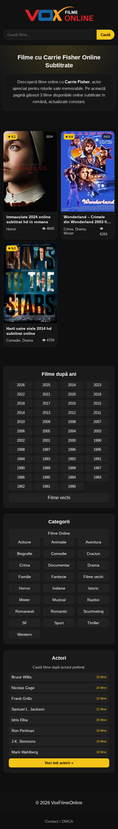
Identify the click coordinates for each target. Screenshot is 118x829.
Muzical (59, 600)
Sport (59, 623)
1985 (46, 477)
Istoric (93, 588)
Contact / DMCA (59, 821)
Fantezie (58, 576)
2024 (72, 385)
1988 (72, 468)
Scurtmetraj (93, 611)
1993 (46, 459)
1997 (46, 449)
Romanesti (24, 611)
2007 (97, 422)
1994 (21, 459)
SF (24, 623)
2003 (97, 431)
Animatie (58, 542)
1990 (21, 468)
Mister (24, 600)
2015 (97, 403)
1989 (46, 468)
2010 (21, 422)
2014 (21, 413)
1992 (72, 459)
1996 (72, 449)
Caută (105, 35)
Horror (24, 588)
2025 (46, 385)
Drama (93, 565)
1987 (97, 468)
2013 (46, 413)
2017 (46, 403)
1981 (46, 486)
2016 (72, 403)
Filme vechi (59, 497)
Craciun (93, 553)
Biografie (24, 553)
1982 (21, 486)
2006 (21, 431)
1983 (97, 477)
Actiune (24, 542)
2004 (72, 431)
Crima (24, 565)
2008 (72, 422)
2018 (21, 403)
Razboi (93, 600)
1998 (21, 449)
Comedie (59, 553)
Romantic (59, 611)
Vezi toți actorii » (59, 763)
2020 (72, 394)
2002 (21, 440)
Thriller (93, 623)
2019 (97, 394)
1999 (97, 440)
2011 (97, 413)
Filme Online (59, 533)
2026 (21, 385)
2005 (46, 431)
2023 (97, 385)
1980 (72, 486)
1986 (21, 477)
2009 (46, 422)
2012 (72, 413)
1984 (72, 477)
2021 (46, 394)
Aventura (93, 542)
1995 (97, 449)
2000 (72, 440)
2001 (46, 440)
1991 (97, 459)
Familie (24, 576)
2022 (21, 394)
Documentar (59, 565)
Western (24, 634)
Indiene (58, 588)
